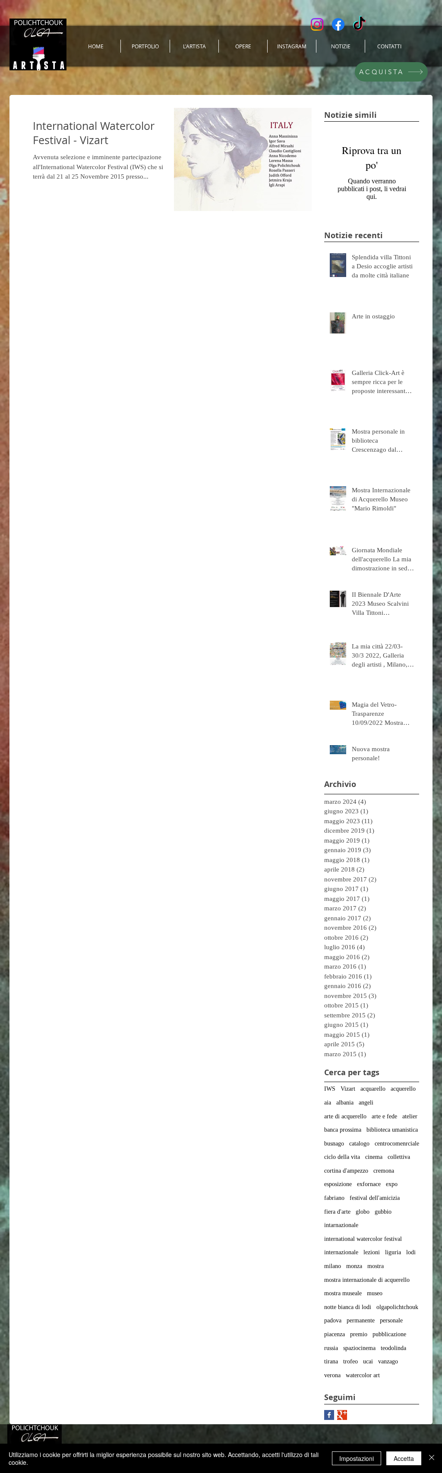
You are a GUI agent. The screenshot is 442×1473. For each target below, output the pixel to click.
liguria (393, 1252)
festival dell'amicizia (375, 1198)
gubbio (383, 1212)
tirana (331, 1361)
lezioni (371, 1252)
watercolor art (363, 1375)
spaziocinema (359, 1348)
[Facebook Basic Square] (329, 1415)
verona (332, 1375)
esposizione (338, 1184)
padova (332, 1320)
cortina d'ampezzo (346, 1171)
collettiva (399, 1157)
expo (392, 1184)
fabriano (334, 1198)
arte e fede (384, 1116)
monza (354, 1266)
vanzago (388, 1361)
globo (362, 1212)
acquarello (372, 1089)
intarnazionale (341, 1225)
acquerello (403, 1089)
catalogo (359, 1143)
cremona (383, 1171)
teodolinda (393, 1348)
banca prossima (342, 1130)
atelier (409, 1116)
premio (358, 1334)
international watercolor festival (363, 1239)
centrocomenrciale (397, 1143)
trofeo (350, 1361)
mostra (375, 1266)
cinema (373, 1157)
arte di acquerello (345, 1116)
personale (391, 1320)
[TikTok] (359, 24)
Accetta (404, 1458)
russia (331, 1348)
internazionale (341, 1252)
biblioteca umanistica (392, 1130)
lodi (411, 1252)
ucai (368, 1361)
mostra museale (343, 1293)
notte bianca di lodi (347, 1307)
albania (345, 1102)
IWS (329, 1089)
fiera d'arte (337, 1212)
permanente (361, 1320)
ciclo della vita (342, 1157)
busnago (334, 1143)
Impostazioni (356, 1458)
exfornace (369, 1184)
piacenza (334, 1334)
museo (374, 1293)
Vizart (348, 1089)
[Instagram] (317, 24)
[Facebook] (338, 24)
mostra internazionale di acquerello (367, 1280)
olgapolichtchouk (397, 1307)
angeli (366, 1102)
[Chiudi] (431, 1458)
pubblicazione (389, 1334)
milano (332, 1266)
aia (327, 1102)
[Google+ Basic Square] (342, 1415)
